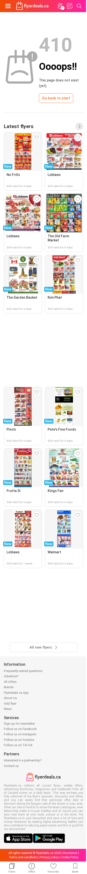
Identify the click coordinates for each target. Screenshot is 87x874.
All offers (10, 682)
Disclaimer (70, 853)
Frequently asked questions (23, 671)
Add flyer (10, 703)
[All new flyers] (79, 126)
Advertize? (11, 676)
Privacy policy (49, 857)
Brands (9, 687)
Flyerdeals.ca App (16, 692)
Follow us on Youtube (19, 740)
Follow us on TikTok (18, 745)
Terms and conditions (23, 857)
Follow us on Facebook (20, 729)
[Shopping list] (69, 6)
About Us (10, 698)
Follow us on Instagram (20, 734)
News (8, 709)
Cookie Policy (70, 857)
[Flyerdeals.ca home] (32, 6)
